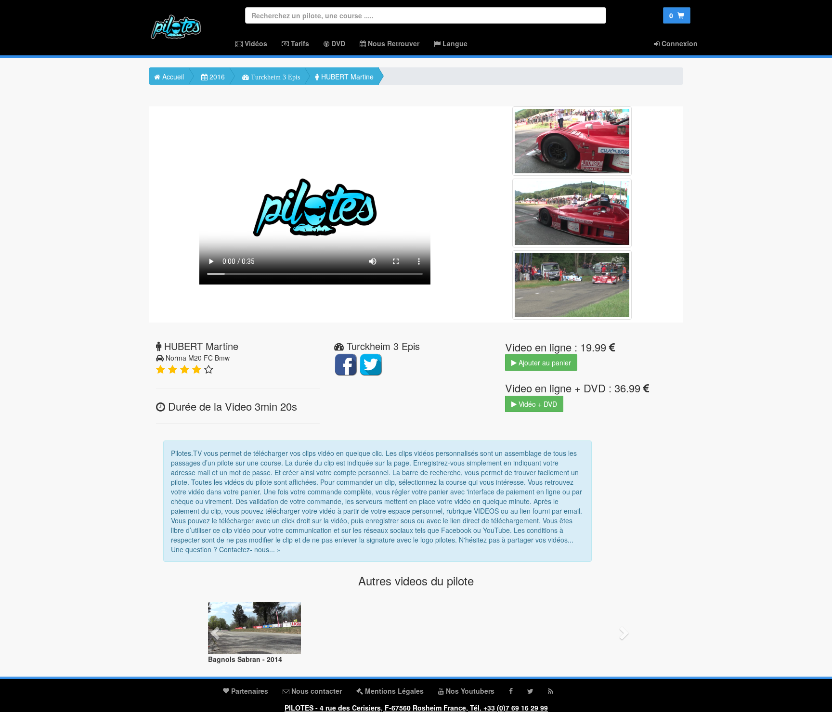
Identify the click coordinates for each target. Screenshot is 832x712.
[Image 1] (572, 141)
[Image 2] (572, 213)
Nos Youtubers (469, 691)
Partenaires (248, 691)
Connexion (679, 43)
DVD (337, 43)
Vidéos (255, 43)
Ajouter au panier (544, 362)
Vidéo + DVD (537, 404)
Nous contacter (315, 691)
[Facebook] (511, 691)
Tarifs (299, 43)
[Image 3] (572, 285)
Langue (454, 43)
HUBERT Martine (346, 76)
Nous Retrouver (392, 43)
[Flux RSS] (550, 691)
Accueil (172, 76)
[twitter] (530, 691)
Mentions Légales (393, 691)
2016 (216, 76)
